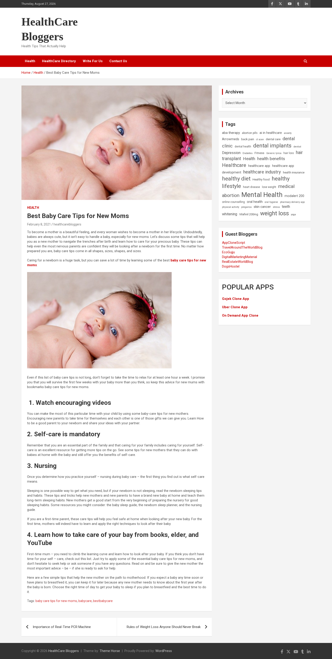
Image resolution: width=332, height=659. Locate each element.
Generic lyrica (273, 153)
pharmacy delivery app (292, 202)
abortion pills (249, 133)
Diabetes (248, 153)
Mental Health (262, 195)
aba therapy (231, 133)
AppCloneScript (233, 243)
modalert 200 (294, 196)
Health (30, 61)
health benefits (271, 158)
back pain (247, 139)
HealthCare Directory (59, 61)
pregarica (246, 207)
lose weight (269, 187)
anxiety (288, 133)
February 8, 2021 (39, 224)
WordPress (163, 651)
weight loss (274, 213)
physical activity (230, 207)
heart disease (251, 187)
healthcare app (259, 166)
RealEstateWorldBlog (237, 262)
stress (276, 207)
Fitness (259, 153)
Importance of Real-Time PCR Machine (62, 627)
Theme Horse (110, 651)
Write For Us (93, 61)
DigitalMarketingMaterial (239, 257)
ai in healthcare (271, 133)
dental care (273, 139)
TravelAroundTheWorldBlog (242, 247)
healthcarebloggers (67, 224)
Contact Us (118, 61)
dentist (297, 146)
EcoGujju (228, 252)
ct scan (260, 139)
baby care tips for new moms (56, 601)
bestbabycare (103, 601)
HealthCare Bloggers (63, 651)
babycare (85, 601)
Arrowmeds (230, 139)
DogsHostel (230, 266)
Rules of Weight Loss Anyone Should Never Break (164, 627)
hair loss (288, 153)
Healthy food (261, 179)
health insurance (293, 172)
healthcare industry (262, 172)
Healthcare (234, 165)
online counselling (233, 202)
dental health (243, 146)
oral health (255, 202)
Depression (231, 153)
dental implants (272, 145)
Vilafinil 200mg (248, 214)
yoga (293, 214)
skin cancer (262, 207)
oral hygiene (271, 202)
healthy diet (236, 178)
